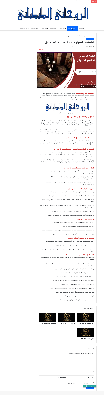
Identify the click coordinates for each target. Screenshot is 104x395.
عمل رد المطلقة (23, 28)
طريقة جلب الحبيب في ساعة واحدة (68, 324)
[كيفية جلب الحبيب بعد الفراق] (47, 317)
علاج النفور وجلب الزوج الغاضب (86, 324)
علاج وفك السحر (34, 28)
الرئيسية (81, 28)
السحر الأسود (78, 160)
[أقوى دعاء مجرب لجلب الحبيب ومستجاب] (85, 332)
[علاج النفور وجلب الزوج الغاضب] (85, 317)
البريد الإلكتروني (90, 377)
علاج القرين (44, 28)
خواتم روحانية (53, 28)
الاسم (92, 372)
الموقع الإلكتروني (61, 377)
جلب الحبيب (62, 28)
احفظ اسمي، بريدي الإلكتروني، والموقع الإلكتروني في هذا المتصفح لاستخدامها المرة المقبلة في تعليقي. (68, 383)
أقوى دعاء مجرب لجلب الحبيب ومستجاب (87, 339)
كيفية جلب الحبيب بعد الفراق (49, 324)
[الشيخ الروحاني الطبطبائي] (52, 13)
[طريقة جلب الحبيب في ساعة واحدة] (66, 317)
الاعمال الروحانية (72, 28)
